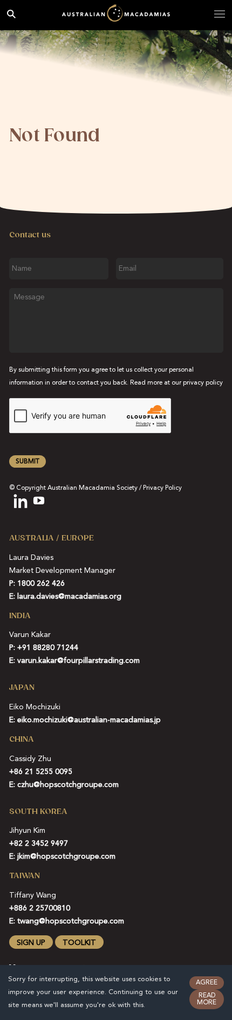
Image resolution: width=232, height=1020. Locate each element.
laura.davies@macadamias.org (69, 596)
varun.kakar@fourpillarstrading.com (78, 661)
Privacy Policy (162, 488)
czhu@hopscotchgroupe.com (68, 785)
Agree (206, 983)
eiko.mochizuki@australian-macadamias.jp (89, 720)
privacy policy (203, 383)
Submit (27, 461)
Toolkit (79, 943)
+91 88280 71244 (47, 648)
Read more (206, 999)
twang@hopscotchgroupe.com (70, 921)
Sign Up (31, 943)
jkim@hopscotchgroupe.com (66, 856)
